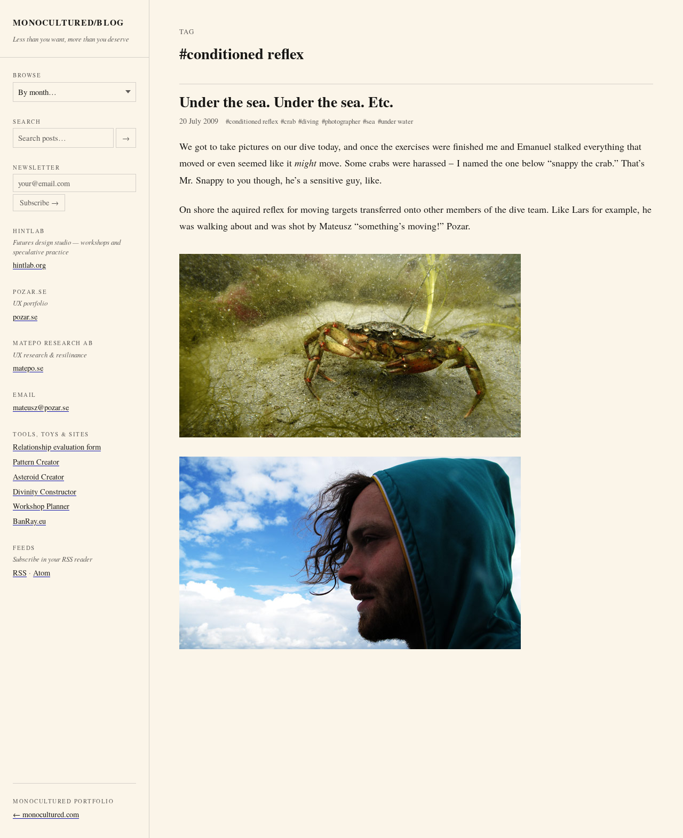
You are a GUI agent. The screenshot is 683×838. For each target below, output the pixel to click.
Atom (41, 573)
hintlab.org (29, 265)
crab (290, 121)
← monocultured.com (46, 814)
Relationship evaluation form (57, 447)
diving (310, 121)
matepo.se (28, 368)
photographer (342, 121)
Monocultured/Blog (68, 22)
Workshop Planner (41, 506)
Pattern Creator (36, 462)
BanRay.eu (29, 521)
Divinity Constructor (44, 491)
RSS (20, 573)
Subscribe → (39, 203)
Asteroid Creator (38, 477)
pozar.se (25, 317)
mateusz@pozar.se (41, 408)
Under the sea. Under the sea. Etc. (286, 102)
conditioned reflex (253, 121)
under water (397, 121)
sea (370, 121)
